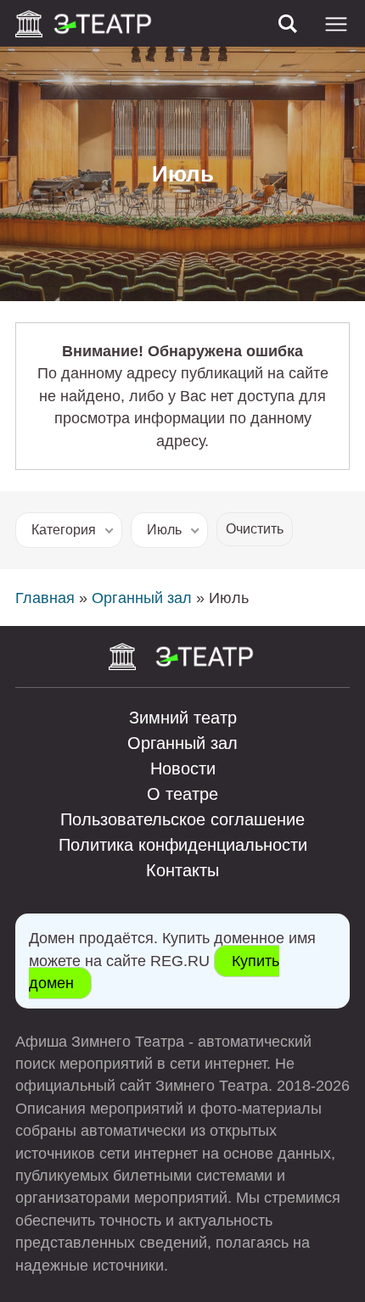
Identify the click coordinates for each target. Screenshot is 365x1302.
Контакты (182, 870)
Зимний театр (183, 717)
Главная (45, 598)
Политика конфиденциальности (183, 844)
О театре (182, 794)
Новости (183, 768)
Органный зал (142, 598)
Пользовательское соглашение (182, 819)
